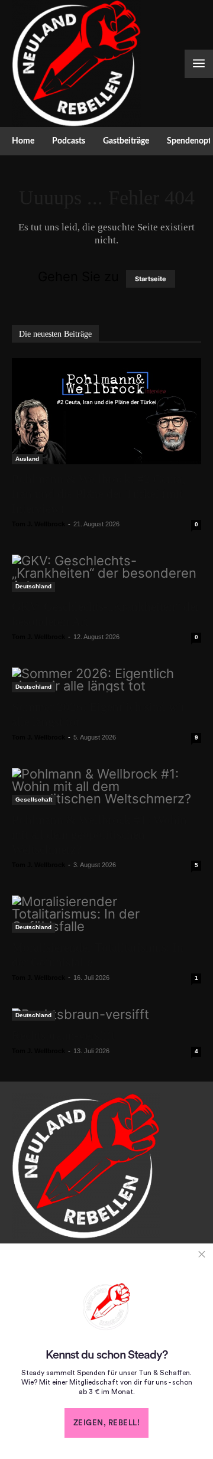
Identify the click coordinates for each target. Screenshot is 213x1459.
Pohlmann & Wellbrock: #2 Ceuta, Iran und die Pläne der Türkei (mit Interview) (98, 494)
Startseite (150, 279)
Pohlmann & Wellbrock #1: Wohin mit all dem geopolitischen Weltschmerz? (99, 834)
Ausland (27, 458)
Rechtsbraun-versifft (63, 1035)
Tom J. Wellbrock (38, 523)
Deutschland (33, 586)
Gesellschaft (33, 799)
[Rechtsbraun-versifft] (106, 1014)
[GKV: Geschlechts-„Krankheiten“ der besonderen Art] (106, 573)
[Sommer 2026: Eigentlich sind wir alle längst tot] (106, 679)
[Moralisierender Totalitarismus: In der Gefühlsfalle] (106, 914)
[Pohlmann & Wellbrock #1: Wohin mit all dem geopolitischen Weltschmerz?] (106, 786)
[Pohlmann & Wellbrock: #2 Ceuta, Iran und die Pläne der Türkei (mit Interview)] (106, 411)
